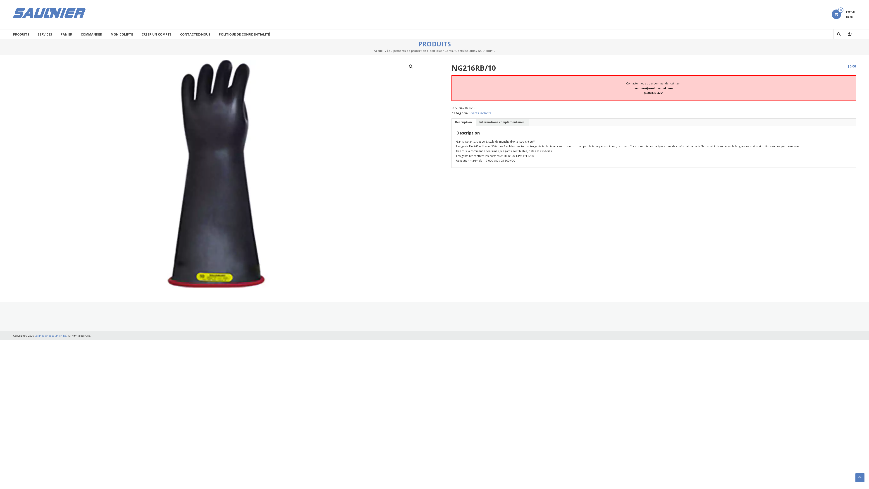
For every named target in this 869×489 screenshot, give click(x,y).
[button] (411, 66)
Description (463, 122)
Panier (66, 34)
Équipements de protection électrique (414, 51)
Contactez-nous (195, 34)
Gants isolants (465, 51)
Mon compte (122, 34)
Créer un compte (157, 34)
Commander (91, 34)
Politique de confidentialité (244, 34)
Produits (21, 34)
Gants (448, 51)
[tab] (463, 122)
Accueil (379, 51)
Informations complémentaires (502, 122)
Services (45, 34)
